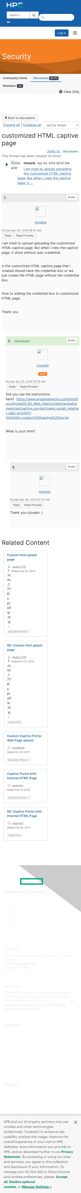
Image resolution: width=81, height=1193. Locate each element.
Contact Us (12, 1043)
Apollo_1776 (19, 566)
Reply (8, 235)
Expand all (11, 125)
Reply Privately (25, 235)
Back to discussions (21, 118)
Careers (10, 1037)
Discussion (45, 78)
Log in (62, 33)
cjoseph (43, 365)
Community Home (15, 78)
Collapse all (32, 125)
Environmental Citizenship (22, 1050)
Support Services (16, 1091)
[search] (34, 15)
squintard (17, 785)
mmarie (40, 222)
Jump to (62, 151)
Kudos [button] (71, 197)
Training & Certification (20, 1103)
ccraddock (18, 747)
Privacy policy (14, 1056)
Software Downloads (19, 1109)
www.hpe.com (60, 1000)
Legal (8, 1068)
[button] (75, 1122)
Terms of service (16, 1062)
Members (12, 85)
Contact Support (16, 1097)
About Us (11, 1031)
